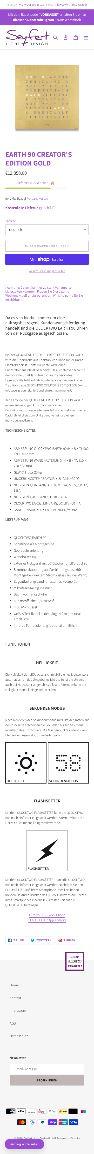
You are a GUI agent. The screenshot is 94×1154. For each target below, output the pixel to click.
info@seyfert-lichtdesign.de (71, 4)
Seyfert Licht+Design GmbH (40, 1138)
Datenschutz (19, 1035)
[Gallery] (47, 97)
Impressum (18, 1010)
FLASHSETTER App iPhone (47, 915)
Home (14, 985)
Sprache (10, 221)
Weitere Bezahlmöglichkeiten (47, 271)
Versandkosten (37, 198)
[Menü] (86, 37)
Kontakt (15, 998)
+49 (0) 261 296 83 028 (31, 4)
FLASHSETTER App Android (47, 920)
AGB (13, 1023)
